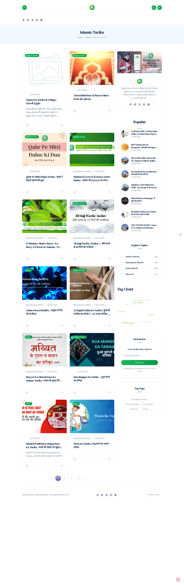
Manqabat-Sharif (134, 262)
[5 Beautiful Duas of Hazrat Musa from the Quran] (92, 68)
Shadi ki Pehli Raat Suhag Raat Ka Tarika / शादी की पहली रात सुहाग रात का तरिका (43, 445)
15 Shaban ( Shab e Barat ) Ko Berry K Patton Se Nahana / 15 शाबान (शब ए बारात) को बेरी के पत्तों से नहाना (42, 245)
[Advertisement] (75, 546)
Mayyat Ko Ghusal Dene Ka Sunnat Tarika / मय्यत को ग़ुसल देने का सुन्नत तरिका (44, 378)
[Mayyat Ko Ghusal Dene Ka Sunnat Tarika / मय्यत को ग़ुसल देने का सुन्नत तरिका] (44, 349)
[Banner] (139, 62)
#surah (145, 409)
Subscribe (139, 363)
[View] (62, 125)
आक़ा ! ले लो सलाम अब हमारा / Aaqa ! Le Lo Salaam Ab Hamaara (143, 226)
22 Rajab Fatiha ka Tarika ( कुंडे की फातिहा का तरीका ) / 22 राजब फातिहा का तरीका (92, 312)
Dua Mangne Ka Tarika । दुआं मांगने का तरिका (92, 378)
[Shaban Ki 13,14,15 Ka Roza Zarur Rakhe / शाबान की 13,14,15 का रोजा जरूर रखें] (92, 149)
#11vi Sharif (148, 404)
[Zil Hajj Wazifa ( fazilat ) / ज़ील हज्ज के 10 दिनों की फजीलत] (92, 216)
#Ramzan (134, 409)
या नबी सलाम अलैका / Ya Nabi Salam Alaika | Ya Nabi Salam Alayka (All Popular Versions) (144, 132)
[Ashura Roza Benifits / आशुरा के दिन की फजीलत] (44, 283)
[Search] (159, 7)
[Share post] (27, 125)
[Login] (154, 7)
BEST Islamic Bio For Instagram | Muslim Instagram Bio (144, 146)
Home (80, 37)
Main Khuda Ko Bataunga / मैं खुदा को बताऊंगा (143, 199)
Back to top (154, 495)
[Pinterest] (41, 20)
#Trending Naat (132, 404)
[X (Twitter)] (32, 20)
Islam (88, 37)
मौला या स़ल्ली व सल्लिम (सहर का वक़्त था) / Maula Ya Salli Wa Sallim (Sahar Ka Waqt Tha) (143, 159)
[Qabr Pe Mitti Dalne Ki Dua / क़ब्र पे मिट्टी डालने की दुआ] (44, 149)
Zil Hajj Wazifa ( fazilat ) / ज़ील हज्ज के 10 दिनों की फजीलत (92, 245)
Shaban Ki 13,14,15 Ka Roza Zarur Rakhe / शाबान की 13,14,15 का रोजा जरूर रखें (92, 178)
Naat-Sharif (132, 268)
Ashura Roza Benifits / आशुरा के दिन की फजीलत (44, 312)
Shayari (130, 274)
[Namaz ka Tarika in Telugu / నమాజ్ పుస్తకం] (44, 70)
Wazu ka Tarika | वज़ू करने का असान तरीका (91, 445)
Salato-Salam (132, 257)
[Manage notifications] (178, 579)
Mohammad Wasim (82, 171)
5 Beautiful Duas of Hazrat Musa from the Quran (91, 97)
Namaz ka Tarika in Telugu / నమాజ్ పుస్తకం (41, 101)
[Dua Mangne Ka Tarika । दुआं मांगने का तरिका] (92, 349)
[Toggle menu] (24, 7)
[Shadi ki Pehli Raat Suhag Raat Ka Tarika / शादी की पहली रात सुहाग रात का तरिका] (44, 416)
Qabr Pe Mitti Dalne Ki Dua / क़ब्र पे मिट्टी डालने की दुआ (44, 178)
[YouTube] (37, 20)
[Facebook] (23, 20)
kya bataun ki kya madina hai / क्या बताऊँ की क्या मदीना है (144, 173)
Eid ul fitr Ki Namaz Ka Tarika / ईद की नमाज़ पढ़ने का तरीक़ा (144, 213)
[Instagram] (28, 20)
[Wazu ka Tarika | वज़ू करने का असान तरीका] (92, 416)
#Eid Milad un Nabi (139, 399)
